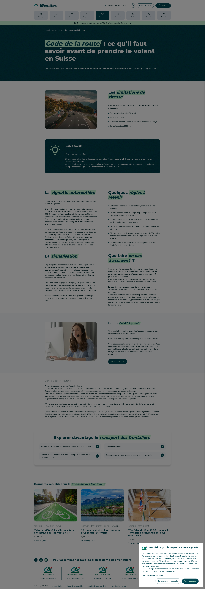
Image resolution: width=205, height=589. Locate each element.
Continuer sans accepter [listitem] (168, 581)
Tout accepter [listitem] (190, 581)
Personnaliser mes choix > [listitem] (153, 576)
